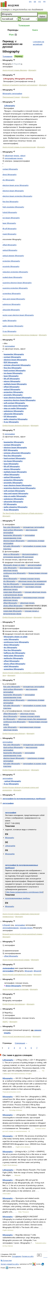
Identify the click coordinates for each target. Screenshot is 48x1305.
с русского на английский (38, 43)
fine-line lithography (10, 201)
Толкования (24, 25)
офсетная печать (27, 603)
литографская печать (14, 158)
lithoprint (37, 971)
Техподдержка (16, 1256)
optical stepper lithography (13, 256)
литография (10, 346)
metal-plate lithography (12, 611)
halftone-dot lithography (13, 587)
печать (16, 156)
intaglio (7, 1033)
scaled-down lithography (12, 277)
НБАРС (5, 1022)
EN (30, 2)
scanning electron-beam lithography (17, 283)
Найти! (42, 16)
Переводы (13, 30)
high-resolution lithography (13, 207)
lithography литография (12, 93)
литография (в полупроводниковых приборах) (24, 799)
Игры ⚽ (13, 34)
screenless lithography (12, 293)
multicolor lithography (12, 597)
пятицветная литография (33, 527)
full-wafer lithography (11, 546)
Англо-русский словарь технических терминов (20, 335)
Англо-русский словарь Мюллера (15, 70)
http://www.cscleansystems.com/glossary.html (24, 892)
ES (40, 2)
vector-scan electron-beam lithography (18, 315)
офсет (22, 156)
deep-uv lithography (11, 554)
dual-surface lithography (13, 530)
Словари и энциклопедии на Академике (22, 9)
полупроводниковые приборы (17, 898)
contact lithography (10, 169)
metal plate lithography (12, 592)
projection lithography (11, 261)
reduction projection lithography (15, 272)
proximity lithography (11, 266)
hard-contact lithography (15, 370)
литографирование (11, 928)
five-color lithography (11, 527)
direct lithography (10, 174)
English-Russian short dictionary (14, 1004)
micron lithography (12, 381)
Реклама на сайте (28, 1256)
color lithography (10, 568)
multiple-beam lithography (15, 384)
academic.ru (10, 4)
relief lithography (11, 666)
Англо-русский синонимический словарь (17, 974)
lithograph (29, 971)
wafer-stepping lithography (16, 419)
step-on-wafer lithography (15, 408)
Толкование (7, 56)
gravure (37, 1030)
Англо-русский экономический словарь (17, 1036)
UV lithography (10, 416)
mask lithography (9, 234)
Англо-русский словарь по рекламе (16, 989)
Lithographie (10, 846)
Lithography (9, 106)
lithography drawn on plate (14, 565)
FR (44, 2)
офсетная (9, 156)
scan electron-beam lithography (18, 397)
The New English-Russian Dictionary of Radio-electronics (22, 513)
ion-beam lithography (11, 218)
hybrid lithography (10, 212)
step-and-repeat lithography (14, 299)
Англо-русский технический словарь (16, 960)
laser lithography (9, 223)
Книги (35, 30)
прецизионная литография (33, 584)
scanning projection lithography (15, 288)
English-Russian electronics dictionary (16, 425)
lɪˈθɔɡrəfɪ (6, 925)
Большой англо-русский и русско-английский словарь (22, 934)
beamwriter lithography (14, 354)
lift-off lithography (10, 229)
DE (35, 2)
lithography (32, 70)
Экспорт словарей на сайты (10, 1264)
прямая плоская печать (30, 578)
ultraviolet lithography (11, 310)
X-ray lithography (9, 331)
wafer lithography (10, 320)
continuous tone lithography (14, 573)
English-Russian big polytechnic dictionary (17, 617)
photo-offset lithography (13, 606)
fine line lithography (11, 584)
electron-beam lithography (13, 191)
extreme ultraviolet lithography (17, 365)
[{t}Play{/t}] (14, 60)
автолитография (34, 565)
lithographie (10, 854)
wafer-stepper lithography (13, 326)
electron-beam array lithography (16, 185)
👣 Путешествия (6, 1260)
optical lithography (10, 250)
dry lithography (9, 180)
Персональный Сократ (11, 97)
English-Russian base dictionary (14, 733)
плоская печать (26, 928)
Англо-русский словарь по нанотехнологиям (19, 147)
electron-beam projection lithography (17, 196)
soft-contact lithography (14, 403)
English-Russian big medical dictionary (16, 770)
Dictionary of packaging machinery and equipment (20, 85)
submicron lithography (11, 304)
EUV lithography (11, 362)
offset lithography (10, 245)
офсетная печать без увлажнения (32, 581)
